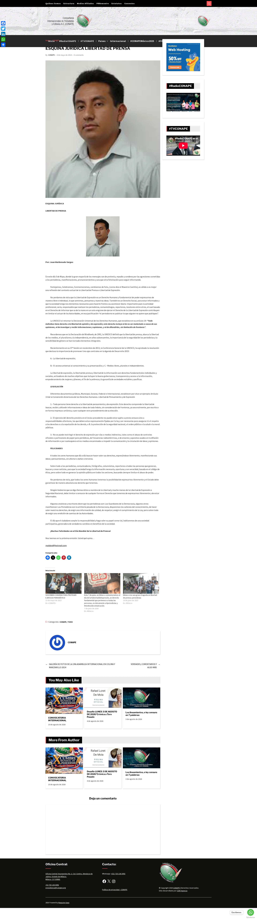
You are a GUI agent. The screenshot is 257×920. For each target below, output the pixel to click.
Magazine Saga (63, 903)
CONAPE (51, 55)
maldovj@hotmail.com (56, 545)
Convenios (129, 3)
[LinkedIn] (3, 34)
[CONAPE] (57, 642)
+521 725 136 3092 (118, 874)
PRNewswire (103, 3)
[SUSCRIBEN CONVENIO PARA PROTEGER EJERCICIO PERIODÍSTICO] (64, 583)
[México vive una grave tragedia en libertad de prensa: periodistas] (141, 583)
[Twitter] (3, 28)
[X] (109, 881)
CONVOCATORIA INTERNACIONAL (57, 719)
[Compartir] (3, 44)
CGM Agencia (182, 890)
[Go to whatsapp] (250, 912)
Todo (70, 622)
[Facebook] (104, 881)
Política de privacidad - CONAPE (114, 889)
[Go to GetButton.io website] (250, 917)
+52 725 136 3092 (52, 885)
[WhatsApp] (3, 39)
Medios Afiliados (85, 3)
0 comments (79, 55)
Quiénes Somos (53, 3)
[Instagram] (114, 881)
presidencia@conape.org (56, 888)
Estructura (68, 3)
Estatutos (117, 3)
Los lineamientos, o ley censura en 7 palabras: (141, 713)
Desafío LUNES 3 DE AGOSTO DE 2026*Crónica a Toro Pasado (102, 714)
